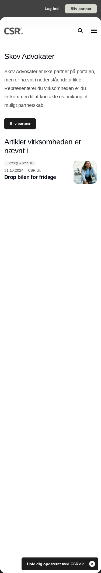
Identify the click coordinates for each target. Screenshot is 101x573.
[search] (80, 30)
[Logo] (13, 31)
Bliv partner (81, 8)
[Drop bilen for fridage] (50, 172)
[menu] (94, 30)
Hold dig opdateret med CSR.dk (56, 564)
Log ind (52, 8)
